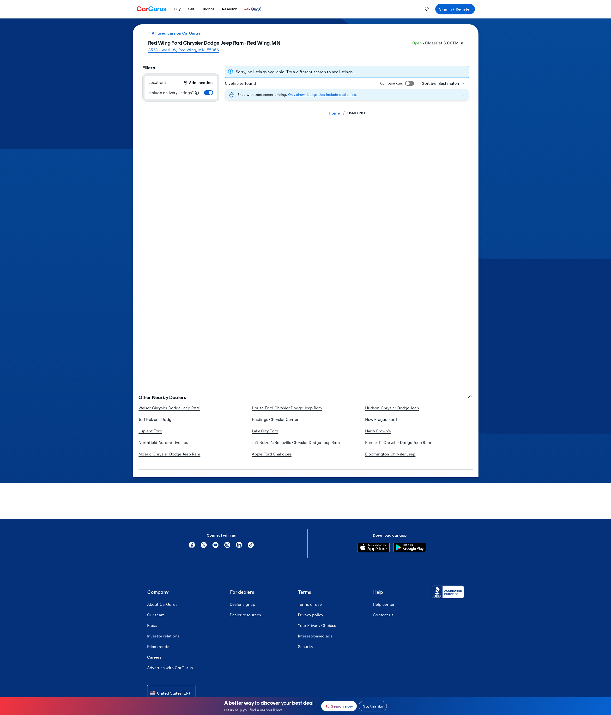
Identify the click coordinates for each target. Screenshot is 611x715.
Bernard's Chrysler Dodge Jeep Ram (398, 442)
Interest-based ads (315, 636)
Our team (156, 614)
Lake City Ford (265, 431)
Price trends (158, 646)
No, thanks (373, 706)
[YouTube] (215, 546)
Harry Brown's (378, 431)
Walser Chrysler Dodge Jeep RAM (169, 408)
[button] (347, 94)
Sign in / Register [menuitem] (455, 9)
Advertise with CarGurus (170, 667)
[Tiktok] (251, 546)
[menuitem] (177, 9)
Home (334, 113)
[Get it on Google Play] (409, 548)
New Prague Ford (381, 419)
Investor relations (163, 636)
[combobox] (443, 83)
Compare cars (391, 83)
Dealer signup (242, 604)
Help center (383, 604)
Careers (154, 657)
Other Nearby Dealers (162, 397)
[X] (204, 546)
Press (152, 625)
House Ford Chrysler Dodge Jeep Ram (287, 408)
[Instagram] (227, 546)
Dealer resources (245, 614)
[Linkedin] (239, 546)
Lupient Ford (150, 431)
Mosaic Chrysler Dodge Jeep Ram (169, 454)
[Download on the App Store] (373, 548)
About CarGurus (162, 604)
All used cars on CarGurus (176, 33)
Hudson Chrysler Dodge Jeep (392, 408)
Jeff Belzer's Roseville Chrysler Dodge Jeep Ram (296, 442)
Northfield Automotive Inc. (163, 442)
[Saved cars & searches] (426, 9)
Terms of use (310, 604)
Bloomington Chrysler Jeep (390, 454)
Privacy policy (310, 614)
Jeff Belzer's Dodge (156, 419)
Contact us (383, 614)
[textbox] (440, 83)
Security (305, 646)
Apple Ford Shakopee (272, 454)
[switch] (208, 92)
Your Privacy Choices (317, 625)
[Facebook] (192, 546)
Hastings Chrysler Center (275, 419)
